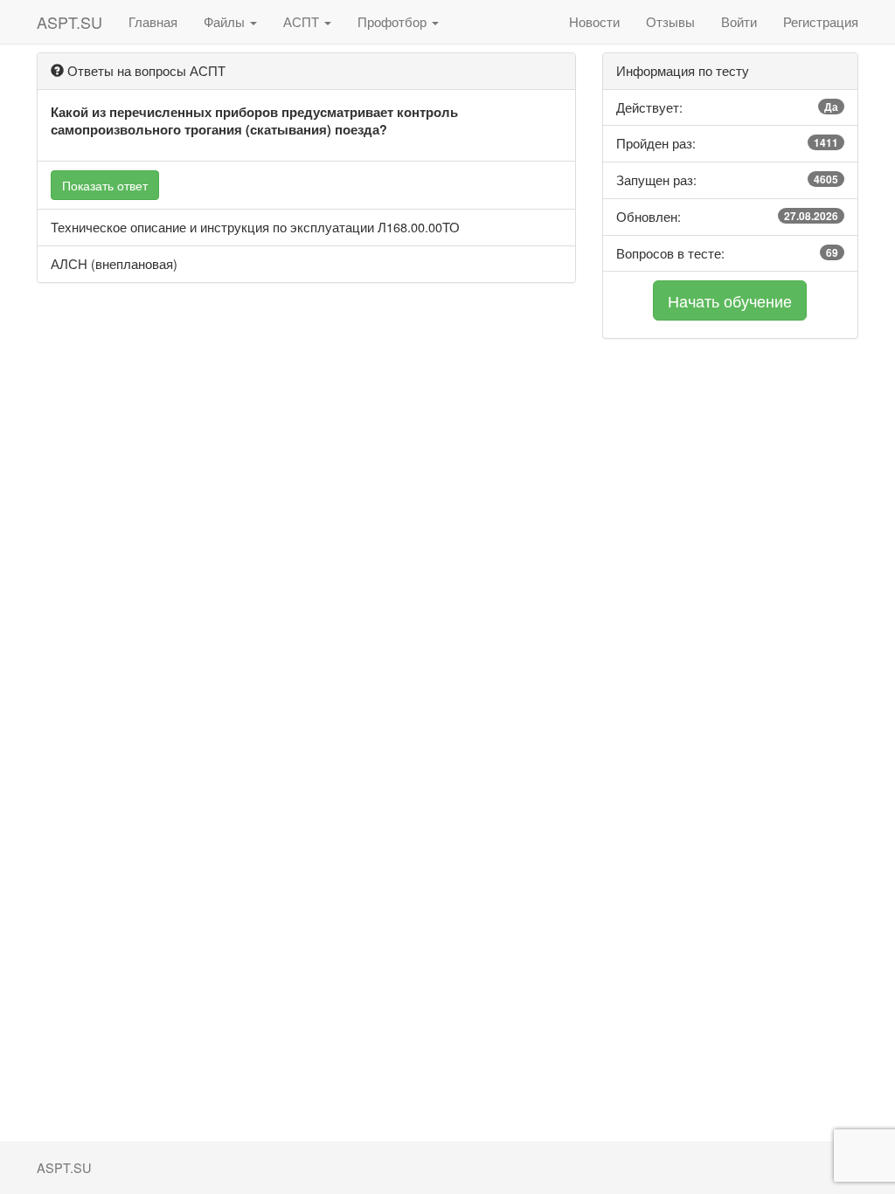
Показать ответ (105, 185)
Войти (739, 21)
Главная (152, 21)
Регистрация (820, 21)
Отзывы (670, 21)
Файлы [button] (226, 21)
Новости (594, 21)
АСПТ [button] (303, 21)
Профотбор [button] (393, 21)
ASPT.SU (69, 21)
